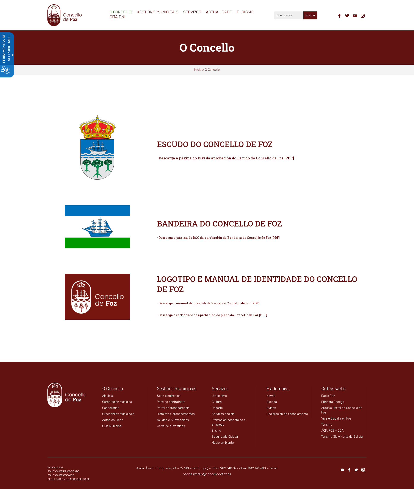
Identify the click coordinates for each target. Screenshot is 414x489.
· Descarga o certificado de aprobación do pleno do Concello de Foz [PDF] (212, 315)
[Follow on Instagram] (363, 16)
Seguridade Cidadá (225, 437)
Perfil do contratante (171, 402)
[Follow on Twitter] (347, 16)
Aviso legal (55, 467)
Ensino (216, 430)
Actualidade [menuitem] (219, 12)
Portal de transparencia (173, 408)
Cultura (217, 402)
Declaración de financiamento (287, 414)
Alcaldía (107, 396)
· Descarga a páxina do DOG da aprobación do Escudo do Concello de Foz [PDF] (225, 158)
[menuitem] (339, 15)
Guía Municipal (112, 426)
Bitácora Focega (332, 402)
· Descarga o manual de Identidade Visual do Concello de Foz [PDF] (208, 303)
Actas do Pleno (112, 420)
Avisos (271, 408)
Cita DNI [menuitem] (117, 17)
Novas (271, 396)
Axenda (272, 402)
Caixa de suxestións (171, 426)
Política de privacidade (63, 471)
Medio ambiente (223, 443)
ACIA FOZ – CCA (332, 430)
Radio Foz (328, 396)
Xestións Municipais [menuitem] (157, 12)
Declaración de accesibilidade (68, 479)
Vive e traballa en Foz (336, 418)
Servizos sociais (223, 414)
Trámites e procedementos (176, 414)
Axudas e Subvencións (173, 420)
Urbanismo (219, 396)
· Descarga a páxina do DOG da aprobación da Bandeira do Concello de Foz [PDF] (218, 238)
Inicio (197, 70)
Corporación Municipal (117, 402)
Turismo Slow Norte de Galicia (342, 437)
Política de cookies (60, 475)
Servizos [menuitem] (192, 12)
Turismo (326, 424)
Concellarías (110, 408)
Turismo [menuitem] (245, 12)
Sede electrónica (168, 396)
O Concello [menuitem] (121, 12)
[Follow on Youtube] (355, 16)
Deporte (217, 408)
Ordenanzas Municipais (118, 414)
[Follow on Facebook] (339, 16)
